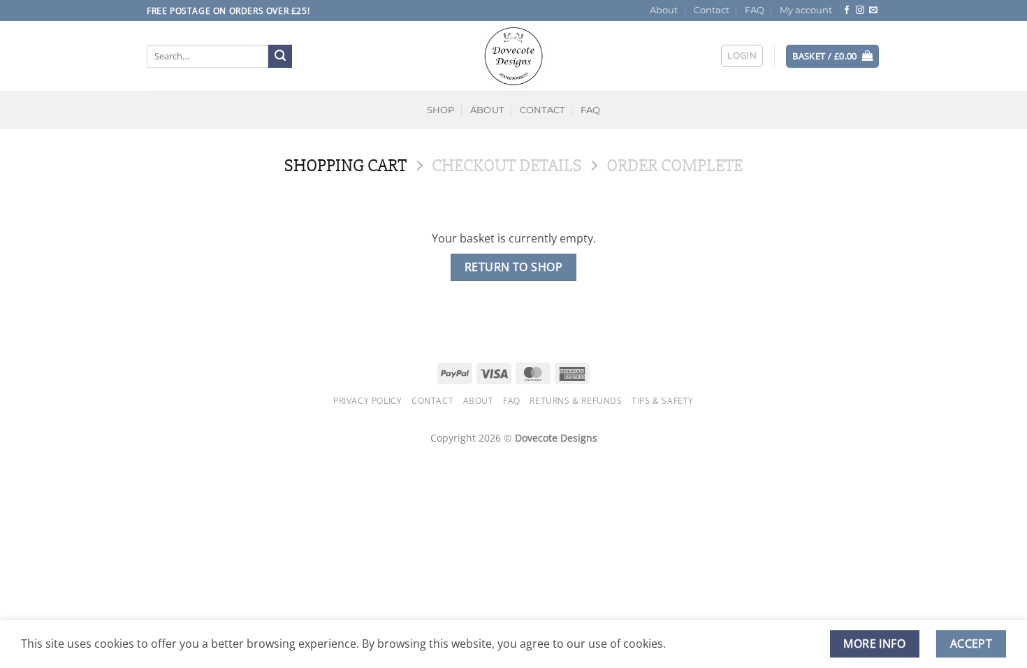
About (664, 10)
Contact (711, 10)
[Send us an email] (873, 10)
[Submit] (280, 56)
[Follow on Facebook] (847, 10)
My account (806, 10)
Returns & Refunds (576, 401)
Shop (441, 110)
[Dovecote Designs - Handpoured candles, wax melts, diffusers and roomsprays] (513, 56)
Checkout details (507, 166)
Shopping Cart (345, 166)
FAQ (754, 10)
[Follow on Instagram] (860, 10)
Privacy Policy (367, 401)
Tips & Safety (663, 401)
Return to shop (514, 267)
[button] (742, 56)
